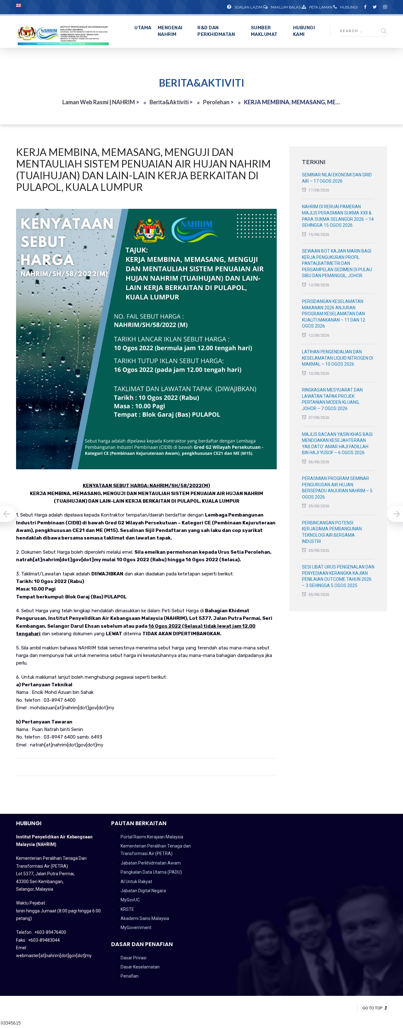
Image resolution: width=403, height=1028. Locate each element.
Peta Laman (320, 7)
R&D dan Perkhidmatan (216, 31)
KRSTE (127, 909)
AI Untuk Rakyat (136, 881)
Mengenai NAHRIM (170, 31)
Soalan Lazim (248, 7)
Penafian (130, 976)
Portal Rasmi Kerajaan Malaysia (152, 836)
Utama (142, 28)
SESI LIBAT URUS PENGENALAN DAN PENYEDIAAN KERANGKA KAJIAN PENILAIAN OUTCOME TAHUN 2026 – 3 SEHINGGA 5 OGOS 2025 (338, 576)
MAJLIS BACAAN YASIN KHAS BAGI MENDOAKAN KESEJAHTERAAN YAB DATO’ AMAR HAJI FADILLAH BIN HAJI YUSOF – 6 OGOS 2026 (337, 443)
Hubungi (349, 7)
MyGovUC (130, 899)
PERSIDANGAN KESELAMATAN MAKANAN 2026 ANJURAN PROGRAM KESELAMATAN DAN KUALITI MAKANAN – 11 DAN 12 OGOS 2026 (333, 313)
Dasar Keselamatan (140, 966)
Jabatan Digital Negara (143, 890)
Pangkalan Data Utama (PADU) (151, 872)
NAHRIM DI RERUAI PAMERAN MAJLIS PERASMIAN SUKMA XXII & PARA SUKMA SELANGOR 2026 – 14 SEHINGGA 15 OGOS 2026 (338, 216)
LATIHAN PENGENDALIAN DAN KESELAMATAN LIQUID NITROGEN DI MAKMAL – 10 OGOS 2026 (337, 358)
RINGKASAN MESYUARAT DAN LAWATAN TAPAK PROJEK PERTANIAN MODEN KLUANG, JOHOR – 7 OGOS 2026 (332, 399)
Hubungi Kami (304, 31)
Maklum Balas (286, 7)
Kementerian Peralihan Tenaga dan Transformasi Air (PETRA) (156, 849)
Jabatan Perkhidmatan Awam (151, 862)
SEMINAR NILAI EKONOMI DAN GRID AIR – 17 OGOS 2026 (337, 178)
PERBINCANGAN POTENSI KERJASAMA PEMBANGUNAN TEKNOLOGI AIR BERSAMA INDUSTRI (332, 532)
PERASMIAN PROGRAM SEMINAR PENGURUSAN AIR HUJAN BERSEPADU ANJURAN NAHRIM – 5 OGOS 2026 (337, 488)
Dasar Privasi (133, 957)
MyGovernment (136, 927)
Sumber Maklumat (264, 31)
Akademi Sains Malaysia (145, 918)
